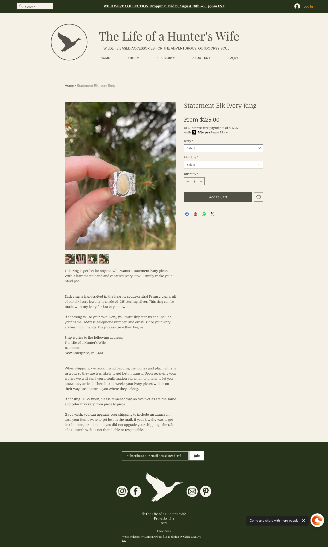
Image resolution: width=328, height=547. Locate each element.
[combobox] (223, 148)
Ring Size (191, 157)
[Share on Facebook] (187, 214)
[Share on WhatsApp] (204, 214)
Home (69, 85)
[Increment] (201, 181)
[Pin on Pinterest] (195, 214)
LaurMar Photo (153, 536)
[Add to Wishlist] (258, 197)
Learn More (219, 132)
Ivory (188, 141)
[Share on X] (212, 214)
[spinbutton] (194, 181)
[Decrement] (187, 181)
